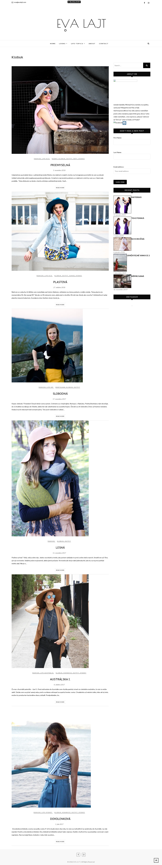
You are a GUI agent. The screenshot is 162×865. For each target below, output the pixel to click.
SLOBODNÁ (60, 393)
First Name (117, 138)
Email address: (118, 167)
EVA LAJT (18, 42)
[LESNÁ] (60, 478)
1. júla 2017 (59, 824)
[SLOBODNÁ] (60, 345)
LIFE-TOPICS (77, 43)
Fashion (37, 158)
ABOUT (92, 43)
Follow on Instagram (133, 310)
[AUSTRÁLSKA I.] (60, 621)
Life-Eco (46, 158)
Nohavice (67, 673)
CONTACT (104, 43)
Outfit (69, 158)
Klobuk (62, 158)
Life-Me (50, 387)
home (53, 43)
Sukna (72, 275)
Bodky (55, 158)
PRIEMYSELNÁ (60, 165)
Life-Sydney (47, 812)
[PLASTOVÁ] (60, 231)
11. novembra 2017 (59, 553)
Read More (60, 187)
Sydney (81, 158)
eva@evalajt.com (20, 2)
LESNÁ (60, 547)
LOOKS (62, 43)
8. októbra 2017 (59, 685)
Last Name (117, 152)
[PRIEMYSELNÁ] (60, 110)
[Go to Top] (156, 860)
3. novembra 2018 (59, 170)
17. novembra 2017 (59, 399)
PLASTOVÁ (60, 282)
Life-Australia (46, 673)
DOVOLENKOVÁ (60, 819)
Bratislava (60, 387)
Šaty (75, 158)
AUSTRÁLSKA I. (60, 679)
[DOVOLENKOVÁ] (60, 757)
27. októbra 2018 (59, 287)
